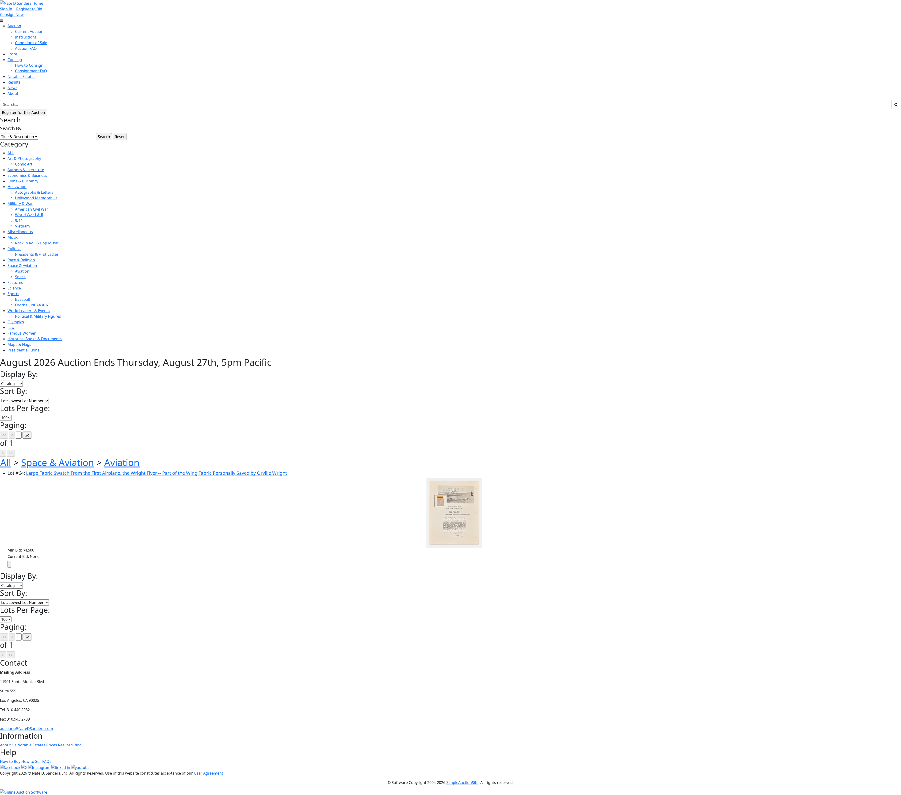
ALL (11, 152)
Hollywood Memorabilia (36, 198)
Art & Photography (24, 158)
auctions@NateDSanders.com (26, 728)
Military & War (20, 203)
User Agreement (208, 773)
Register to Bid (29, 9)
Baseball (22, 299)
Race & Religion (21, 259)
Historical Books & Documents (35, 338)
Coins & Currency (23, 181)
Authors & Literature (26, 169)
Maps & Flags (19, 344)
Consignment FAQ (31, 70)
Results (14, 82)
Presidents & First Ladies (37, 254)
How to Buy (10, 761)
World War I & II (29, 214)
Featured (15, 282)
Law (11, 327)
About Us (8, 745)
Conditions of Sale (31, 42)
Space (20, 276)
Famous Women (22, 333)
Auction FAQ (26, 48)
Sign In (6, 9)
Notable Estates (21, 76)
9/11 (19, 220)
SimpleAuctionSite (462, 782)
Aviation (22, 271)
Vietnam (22, 226)
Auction (14, 25)
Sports (13, 293)
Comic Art (23, 164)
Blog (78, 745)
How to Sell (31, 761)
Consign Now (12, 14)
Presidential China (24, 350)
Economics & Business (27, 175)
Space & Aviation (22, 265)
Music (13, 237)
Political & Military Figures (38, 316)
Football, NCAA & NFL (33, 305)
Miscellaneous (20, 231)
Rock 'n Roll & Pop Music (37, 243)
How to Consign (29, 65)
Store (12, 54)
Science (14, 288)
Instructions (26, 37)
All (5, 462)
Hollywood (17, 186)
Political (14, 248)
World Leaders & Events (29, 310)
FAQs (46, 761)
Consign (15, 59)
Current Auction (29, 31)
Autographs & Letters (34, 192)
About (13, 93)
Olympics (16, 321)
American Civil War (31, 209)
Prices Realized (59, 745)
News (12, 87)
